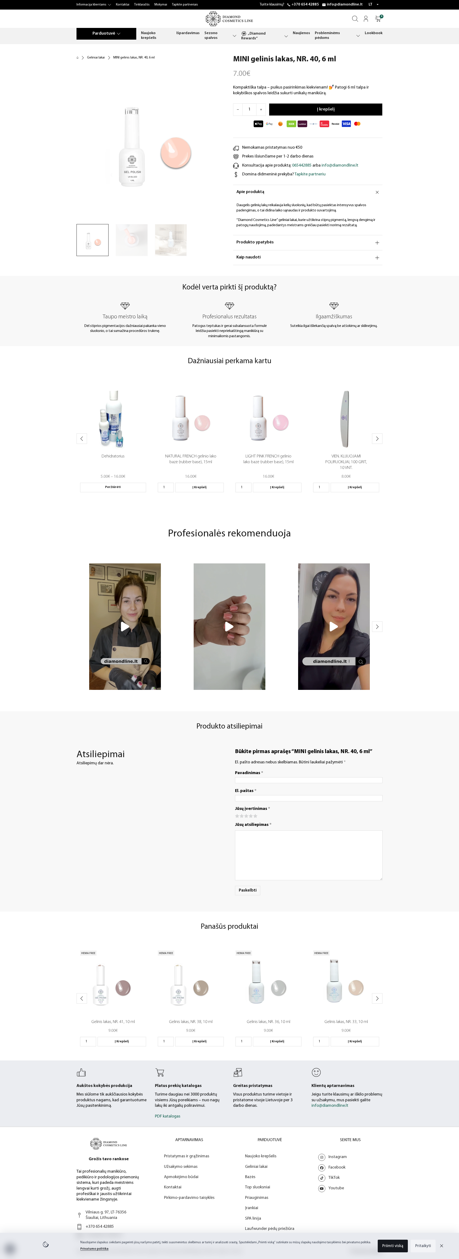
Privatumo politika (94, 1248)
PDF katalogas (167, 1116)
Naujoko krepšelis (148, 35)
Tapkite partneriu (310, 174)
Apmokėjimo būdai (181, 1177)
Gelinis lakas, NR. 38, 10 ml (191, 1022)
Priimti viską (392, 1246)
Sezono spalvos (211, 35)
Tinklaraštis (142, 4)
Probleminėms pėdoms (327, 35)
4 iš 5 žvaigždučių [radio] (250, 815)
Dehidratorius (113, 456)
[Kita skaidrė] (377, 438)
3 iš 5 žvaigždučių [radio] (246, 815)
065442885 (301, 165)
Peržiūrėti (113, 487)
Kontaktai (122, 4)
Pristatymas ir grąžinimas (186, 1156)
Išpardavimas (188, 33)
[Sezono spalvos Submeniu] (234, 36)
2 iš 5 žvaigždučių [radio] (241, 815)
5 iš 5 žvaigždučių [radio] (255, 815)
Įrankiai (251, 1208)
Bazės (250, 1177)
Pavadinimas (249, 773)
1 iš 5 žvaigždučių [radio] (237, 815)
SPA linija (253, 1219)
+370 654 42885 (305, 4)
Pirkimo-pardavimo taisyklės (189, 1198)
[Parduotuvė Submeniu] (118, 33)
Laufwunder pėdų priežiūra (269, 1229)
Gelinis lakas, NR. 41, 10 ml (113, 1022)
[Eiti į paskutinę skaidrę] (81, 438)
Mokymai (160, 4)
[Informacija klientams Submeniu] (109, 4)
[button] (378, 18)
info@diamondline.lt (345, 4)
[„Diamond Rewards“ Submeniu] (286, 36)
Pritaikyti (423, 1246)
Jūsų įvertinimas (252, 809)
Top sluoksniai (257, 1187)
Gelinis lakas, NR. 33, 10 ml (346, 1022)
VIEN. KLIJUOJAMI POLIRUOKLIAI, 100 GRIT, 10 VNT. (346, 462)
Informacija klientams (91, 4)
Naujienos (301, 33)
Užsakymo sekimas (180, 1167)
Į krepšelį (199, 487)
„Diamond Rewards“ (253, 36)
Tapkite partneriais (185, 4)
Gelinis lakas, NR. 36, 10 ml (268, 1022)
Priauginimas (256, 1198)
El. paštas (246, 791)
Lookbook (373, 33)
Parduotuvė (104, 33)
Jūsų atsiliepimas (253, 825)
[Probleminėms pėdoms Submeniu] (358, 36)
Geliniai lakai (96, 57)
